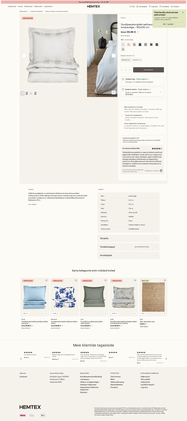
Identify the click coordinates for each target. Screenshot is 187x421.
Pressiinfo (114, 387)
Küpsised (83, 392)
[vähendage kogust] (122, 70)
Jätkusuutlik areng (117, 382)
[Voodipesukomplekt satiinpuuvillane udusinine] (145, 44)
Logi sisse (144, 387)
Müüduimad (28, 6)
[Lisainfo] (138, 32)
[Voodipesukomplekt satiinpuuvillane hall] (157, 44)
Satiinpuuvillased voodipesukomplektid (56, 11)
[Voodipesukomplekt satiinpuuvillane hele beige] (134, 44)
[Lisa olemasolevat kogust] (129, 70)
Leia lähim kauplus (147, 385)
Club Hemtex (115, 377)
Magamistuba (23, 11)
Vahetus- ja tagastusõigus (89, 382)
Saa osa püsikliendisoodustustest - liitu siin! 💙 (93, 2)
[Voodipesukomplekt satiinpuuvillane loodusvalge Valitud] (123, 44)
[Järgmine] (114, 56)
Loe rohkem (32, 204)
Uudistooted (12, 6)
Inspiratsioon (48, 6)
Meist (112, 379)
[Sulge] (183, 12)
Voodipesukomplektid (36, 11)
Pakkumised (38, 6)
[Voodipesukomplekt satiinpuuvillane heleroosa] (129, 44)
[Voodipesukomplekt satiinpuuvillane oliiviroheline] (151, 44)
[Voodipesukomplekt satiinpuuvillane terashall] (123, 49)
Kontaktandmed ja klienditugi (91, 377)
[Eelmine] (24, 56)
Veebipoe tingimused (88, 385)
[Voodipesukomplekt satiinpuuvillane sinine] (140, 44)
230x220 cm (137, 60)
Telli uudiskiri (145, 379)
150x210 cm (126, 60)
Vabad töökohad (116, 385)
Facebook (23, 377)
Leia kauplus (84, 379)
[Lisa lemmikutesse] (114, 92)
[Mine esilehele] (93, 6)
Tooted (20, 6)
